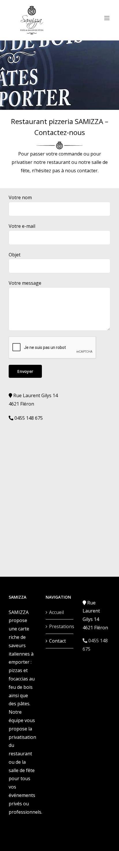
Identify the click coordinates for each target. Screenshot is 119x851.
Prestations (59, 626)
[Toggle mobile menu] (107, 18)
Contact (57, 641)
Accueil (56, 612)
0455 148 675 (28, 418)
